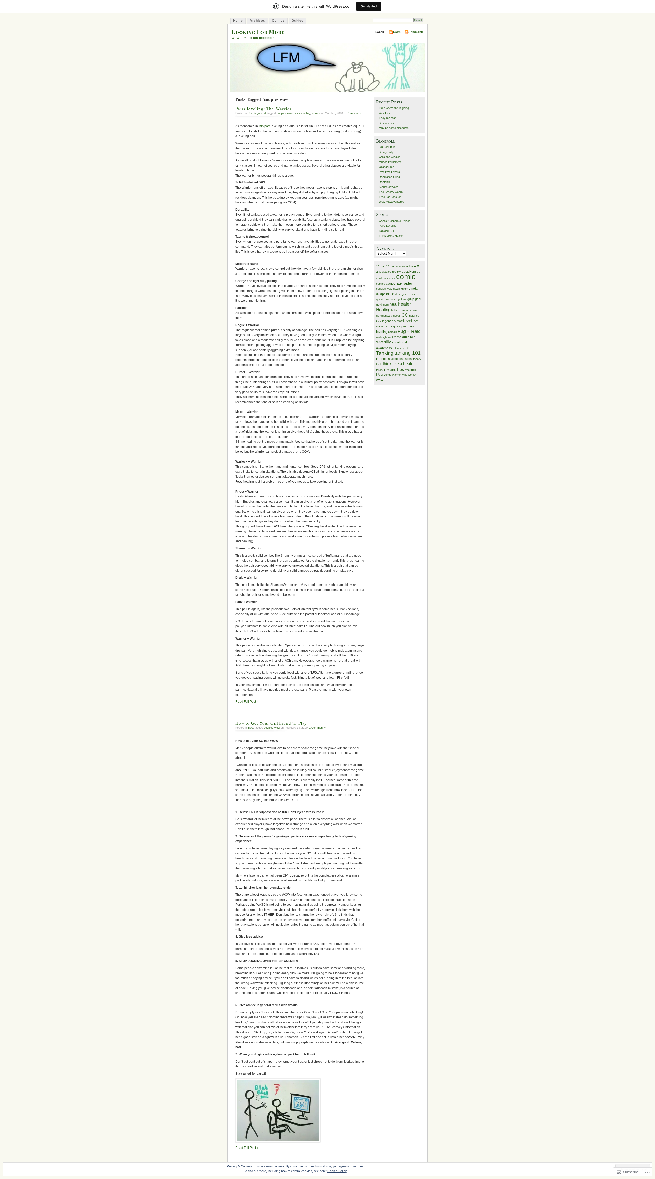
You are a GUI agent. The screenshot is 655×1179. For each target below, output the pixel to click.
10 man (380, 266)
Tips (250, 727)
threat (379, 369)
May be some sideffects (394, 127)
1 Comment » (352, 113)
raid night (381, 337)
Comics (278, 21)
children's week (385, 278)
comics (380, 283)
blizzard (386, 271)
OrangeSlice (386, 166)
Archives (257, 21)
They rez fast (387, 118)
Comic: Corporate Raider (394, 220)
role (413, 337)
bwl (399, 271)
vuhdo (387, 374)
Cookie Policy (337, 1171)
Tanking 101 (386, 230)
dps (382, 294)
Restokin (384, 181)
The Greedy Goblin (391, 191)
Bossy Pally (386, 152)
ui (382, 374)
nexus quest (392, 326)
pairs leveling (302, 113)
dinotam (414, 288)
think (379, 364)
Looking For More (258, 32)
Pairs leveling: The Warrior (263, 109)
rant (390, 337)
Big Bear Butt (387, 146)
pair (404, 326)
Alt (419, 265)
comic (406, 276)
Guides (297, 21)
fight (399, 299)
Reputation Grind (389, 176)
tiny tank (390, 370)
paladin (392, 331)
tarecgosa (383, 359)
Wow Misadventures (391, 201)
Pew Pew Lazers (389, 172)
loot (415, 321)
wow (379, 380)
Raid (416, 331)
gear (418, 299)
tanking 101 (407, 353)
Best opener (386, 123)
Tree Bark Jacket (390, 196)
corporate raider (399, 283)
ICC (404, 315)
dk (377, 294)
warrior (316, 113)
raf (408, 332)
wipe (404, 374)
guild (386, 304)
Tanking (385, 353)
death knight (400, 288)
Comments (415, 32)
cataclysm (409, 271)
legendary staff (392, 321)
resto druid (401, 337)
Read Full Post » (246, 702)
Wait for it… (386, 113)
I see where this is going (394, 108)
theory (417, 358)
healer (404, 304)
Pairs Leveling (387, 225)
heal (393, 304)
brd (394, 271)
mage (379, 326)
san (379, 342)
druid (390, 293)
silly (387, 342)
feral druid (390, 299)
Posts (397, 32)
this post (264, 126)
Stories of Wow (388, 186)
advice (411, 266)
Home (238, 21)
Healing (383, 309)
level (407, 320)
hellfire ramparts (401, 310)
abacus (400, 266)
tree (407, 369)
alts (378, 271)
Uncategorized (257, 113)
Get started (369, 6)
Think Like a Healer (391, 235)
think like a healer (399, 363)
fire (405, 299)
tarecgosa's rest (401, 359)
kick (378, 321)
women (412, 374)
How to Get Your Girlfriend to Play (271, 723)
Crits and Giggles (389, 156)
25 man (390, 266)
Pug (402, 331)
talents (397, 348)
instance (414, 315)
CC (419, 271)
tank (406, 347)
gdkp (410, 299)
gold (379, 304)
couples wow (284, 113)
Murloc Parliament (390, 162)
